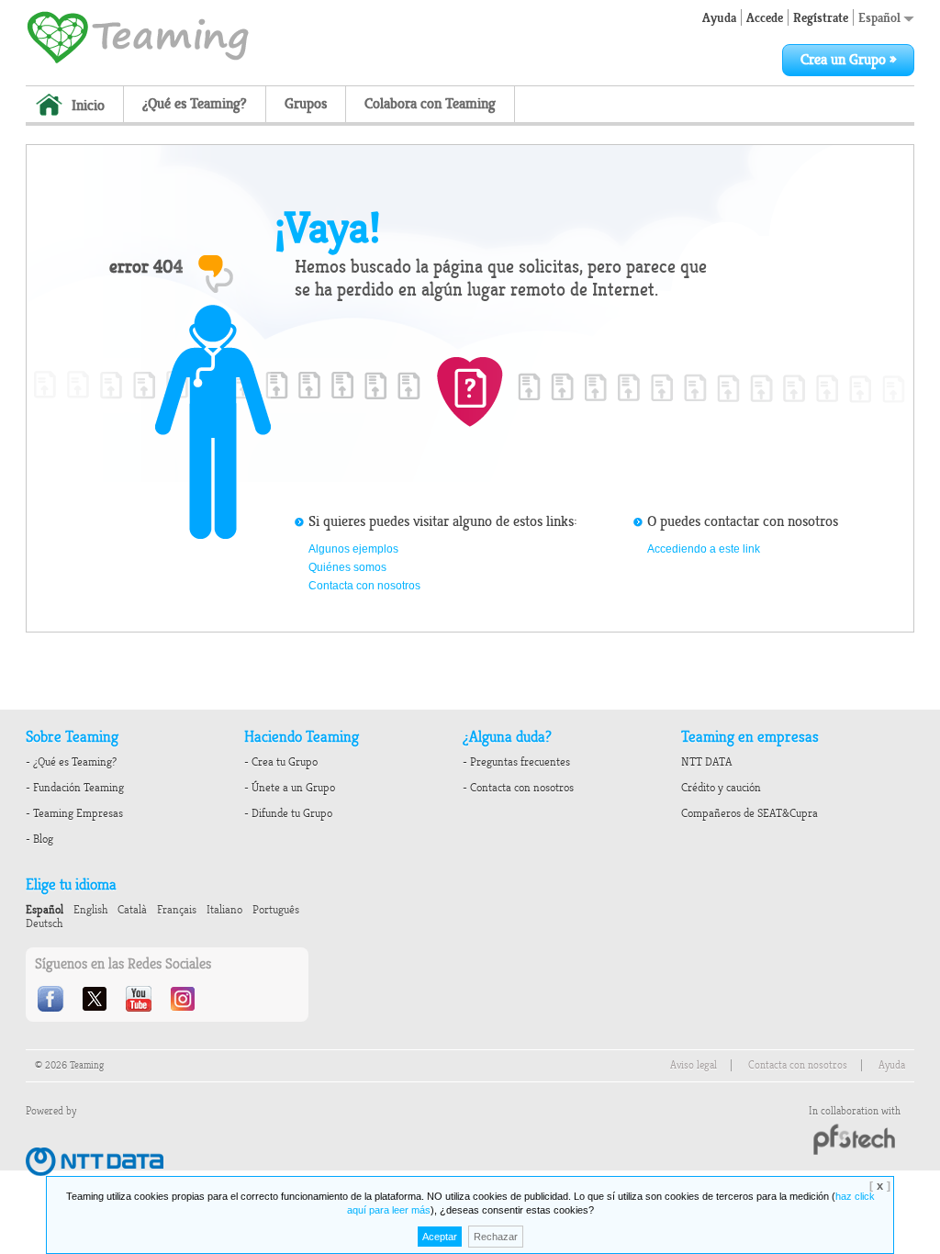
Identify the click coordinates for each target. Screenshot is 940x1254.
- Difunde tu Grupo (288, 813)
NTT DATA (706, 762)
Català (132, 909)
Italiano (224, 909)
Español (880, 17)
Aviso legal (693, 1065)
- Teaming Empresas (74, 813)
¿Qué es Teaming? (194, 104)
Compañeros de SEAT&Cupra (749, 813)
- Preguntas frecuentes (516, 762)
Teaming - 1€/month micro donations (138, 36)
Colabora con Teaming (430, 104)
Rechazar (496, 1236)
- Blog (39, 839)
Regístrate (820, 17)
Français (176, 909)
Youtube (140, 999)
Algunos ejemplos (353, 549)
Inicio (88, 105)
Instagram (184, 999)
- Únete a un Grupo (289, 787)
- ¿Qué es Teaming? (71, 762)
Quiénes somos (347, 567)
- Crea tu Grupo (281, 762)
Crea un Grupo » (848, 59)
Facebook (52, 999)
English (90, 909)
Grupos (306, 104)
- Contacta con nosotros (518, 787)
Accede (764, 17)
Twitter (96, 999)
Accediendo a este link (703, 549)
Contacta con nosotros (364, 585)
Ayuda (719, 17)
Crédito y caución (721, 787)
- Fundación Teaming (75, 787)
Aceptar (439, 1236)
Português (275, 909)
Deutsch (44, 923)
